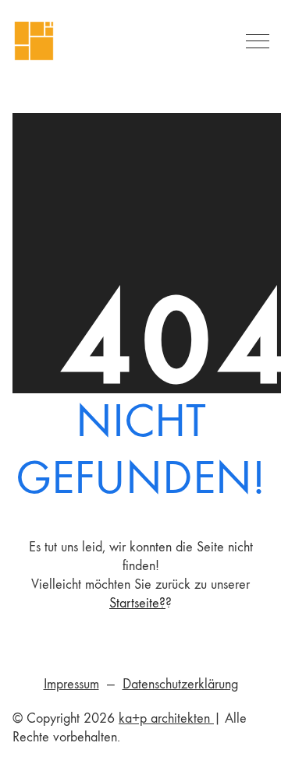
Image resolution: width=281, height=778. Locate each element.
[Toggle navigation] (255, 41)
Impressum (71, 684)
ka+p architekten (166, 718)
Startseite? (137, 603)
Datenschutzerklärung (180, 684)
